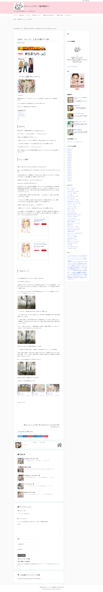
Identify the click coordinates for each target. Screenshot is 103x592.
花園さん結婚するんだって (81, 276)
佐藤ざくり (75, 266)
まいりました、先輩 (71, 193)
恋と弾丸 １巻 (76, 105)
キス (41, 424)
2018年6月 (69, 164)
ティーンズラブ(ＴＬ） (71, 199)
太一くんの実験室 (82, 267)
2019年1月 (69, 152)
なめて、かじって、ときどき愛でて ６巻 (75, 141)
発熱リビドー (69, 209)
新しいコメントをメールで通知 (24, 558)
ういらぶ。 (69, 189)
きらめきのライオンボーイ (72, 191)
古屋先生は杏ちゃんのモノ (72, 201)
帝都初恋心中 (69, 231)
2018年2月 (69, 170)
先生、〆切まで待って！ (71, 196)
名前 (19, 538)
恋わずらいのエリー (71, 208)
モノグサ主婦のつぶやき (71, 246)
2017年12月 (69, 174)
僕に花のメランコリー (71, 239)
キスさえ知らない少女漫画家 (76, 261)
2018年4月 (69, 167)
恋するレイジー (70, 188)
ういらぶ (81, 255)
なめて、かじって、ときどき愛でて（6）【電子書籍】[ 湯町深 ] (39, 220)
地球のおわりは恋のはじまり (72, 229)
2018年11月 (69, 155)
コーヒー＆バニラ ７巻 (29, 484)
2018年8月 (69, 160)
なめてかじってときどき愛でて (50, 424)
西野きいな (78, 277)
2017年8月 (69, 180)
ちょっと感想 (21, 114)
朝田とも (82, 270)
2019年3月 (69, 149)
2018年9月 (69, 159)
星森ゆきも (76, 270)
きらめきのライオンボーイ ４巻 (31, 458)
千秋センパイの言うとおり (82, 266)
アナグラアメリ (70, 211)
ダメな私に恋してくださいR (72, 228)
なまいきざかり (70, 198)
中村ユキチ (80, 264)
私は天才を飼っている (71, 243)
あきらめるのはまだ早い (74, 255)
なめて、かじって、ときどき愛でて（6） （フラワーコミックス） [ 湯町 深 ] (40, 244)
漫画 (43, 424)
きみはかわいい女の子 (71, 216)
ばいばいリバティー (71, 234)
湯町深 (58, 424)
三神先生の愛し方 (70, 238)
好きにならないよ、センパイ (72, 223)
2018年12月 (69, 154)
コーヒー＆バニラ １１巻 (78, 113)
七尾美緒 (81, 263)
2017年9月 (69, 179)
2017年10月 (69, 177)
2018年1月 (69, 172)
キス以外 (69, 244)
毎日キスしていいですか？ (72, 241)
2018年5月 (69, 165)
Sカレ (68, 255)
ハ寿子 (77, 263)
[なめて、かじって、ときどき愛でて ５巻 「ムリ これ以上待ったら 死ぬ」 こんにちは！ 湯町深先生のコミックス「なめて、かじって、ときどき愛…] (24, 388)
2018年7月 (69, 162)
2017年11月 (69, 175)
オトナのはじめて (80, 259)
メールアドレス (21, 544)
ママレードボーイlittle (71, 236)
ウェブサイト (20, 549)
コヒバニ (83, 261)
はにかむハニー (70, 204)
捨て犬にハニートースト (71, 226)
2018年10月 (69, 157)
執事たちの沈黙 (27, 467)
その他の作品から (70, 248)
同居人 (68, 267)
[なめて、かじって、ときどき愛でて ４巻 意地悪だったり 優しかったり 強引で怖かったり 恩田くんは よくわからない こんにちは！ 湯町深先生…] (38, 388)
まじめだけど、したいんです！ (73, 203)
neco (58, 426)
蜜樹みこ (72, 277)
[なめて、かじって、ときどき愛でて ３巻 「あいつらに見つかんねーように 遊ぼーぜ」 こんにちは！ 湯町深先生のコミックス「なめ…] (52, 388)
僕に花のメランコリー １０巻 (79, 121)
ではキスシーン (21, 115)
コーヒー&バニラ (70, 218)
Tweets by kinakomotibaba (72, 66)
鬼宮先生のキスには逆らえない (73, 214)
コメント (19, 524)
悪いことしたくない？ (82, 269)
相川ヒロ (72, 274)
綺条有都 (75, 276)
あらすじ (20, 112)
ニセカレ (69, 194)
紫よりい (71, 276)
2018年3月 (69, 169)
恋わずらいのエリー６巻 (29, 492)
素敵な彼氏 (69, 224)
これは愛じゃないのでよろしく (73, 219)
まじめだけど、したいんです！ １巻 (32, 475)
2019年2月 (69, 150)
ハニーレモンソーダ (71, 206)
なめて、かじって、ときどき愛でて (32, 424)
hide (24, 110)
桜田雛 (75, 272)
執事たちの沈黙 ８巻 (78, 129)
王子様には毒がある (71, 213)
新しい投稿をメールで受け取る (24, 561)
